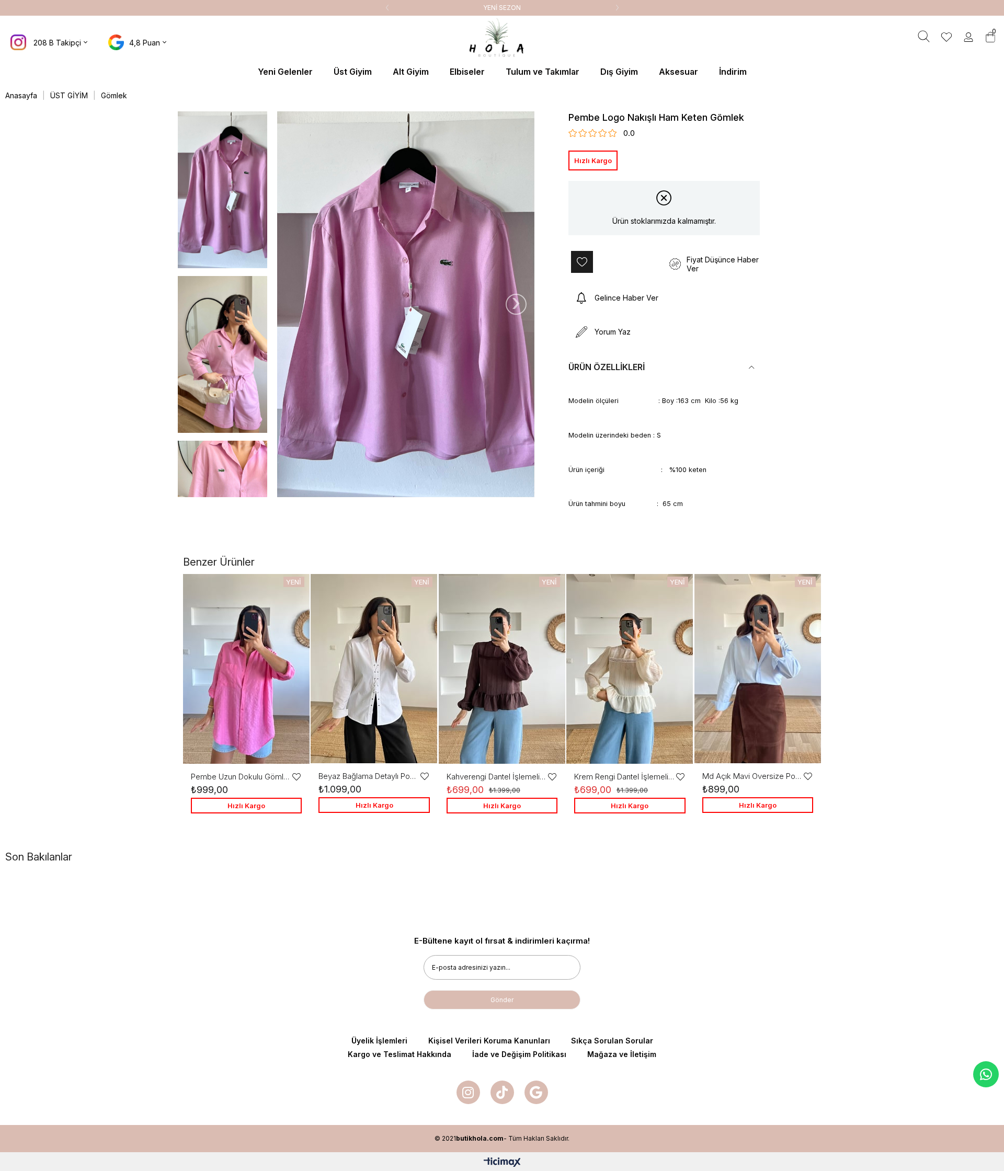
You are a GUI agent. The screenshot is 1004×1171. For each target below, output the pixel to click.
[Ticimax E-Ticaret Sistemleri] (502, 1162)
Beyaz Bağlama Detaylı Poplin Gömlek (368, 776)
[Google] (536, 1092)
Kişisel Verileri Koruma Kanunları (489, 1040)
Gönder (502, 1000)
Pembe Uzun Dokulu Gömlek (241, 777)
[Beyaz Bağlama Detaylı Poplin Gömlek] (374, 668)
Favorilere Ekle (296, 777)
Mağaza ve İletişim (621, 1054)
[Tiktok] (502, 1092)
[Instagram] (468, 1092)
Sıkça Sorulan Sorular (612, 1040)
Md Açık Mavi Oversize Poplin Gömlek (752, 776)
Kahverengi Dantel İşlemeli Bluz (497, 777)
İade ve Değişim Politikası (519, 1054)
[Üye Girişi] (968, 37)
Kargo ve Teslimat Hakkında (399, 1054)
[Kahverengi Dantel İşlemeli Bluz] (502, 669)
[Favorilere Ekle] (616, 262)
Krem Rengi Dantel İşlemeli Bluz (624, 777)
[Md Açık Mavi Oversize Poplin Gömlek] (757, 668)
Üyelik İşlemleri (379, 1040)
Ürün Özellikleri (606, 367)
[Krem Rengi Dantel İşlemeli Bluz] (629, 669)
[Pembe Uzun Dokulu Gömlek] (246, 669)
